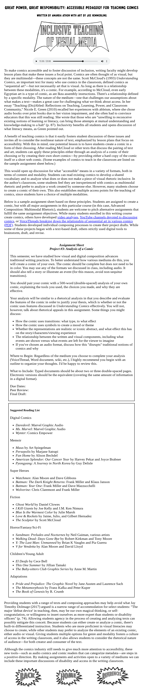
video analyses (67, 217)
